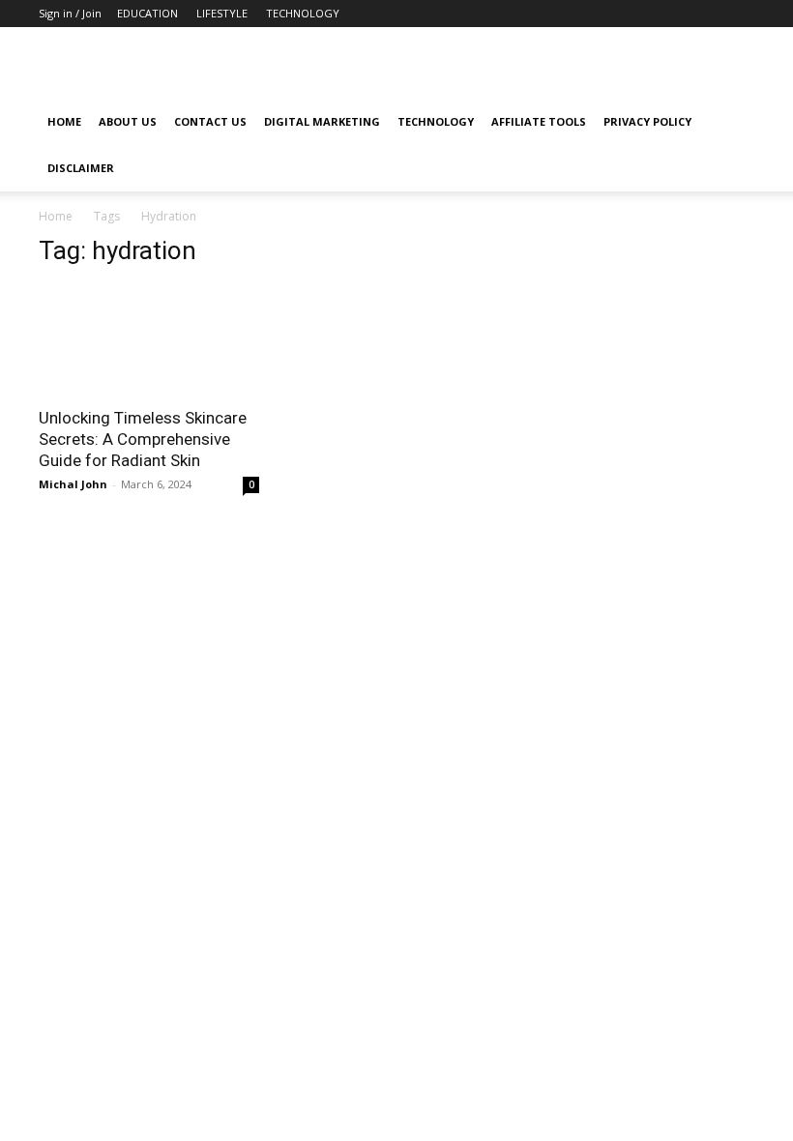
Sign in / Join (70, 13)
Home (64, 121)
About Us (128, 121)
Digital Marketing (322, 121)
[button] (731, 122)
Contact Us (210, 121)
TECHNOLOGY (302, 13)
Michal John (73, 484)
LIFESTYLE (222, 13)
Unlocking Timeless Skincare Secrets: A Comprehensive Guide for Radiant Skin (143, 439)
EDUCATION (147, 13)
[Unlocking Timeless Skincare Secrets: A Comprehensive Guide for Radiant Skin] (149, 340)
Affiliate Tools (538, 121)
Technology (435, 121)
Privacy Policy (647, 121)
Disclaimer (80, 168)
